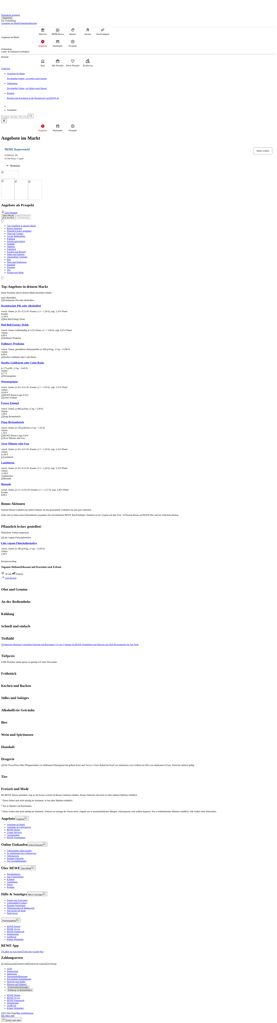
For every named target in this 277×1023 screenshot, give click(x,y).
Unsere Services (14, 832)
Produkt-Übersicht (15, 858)
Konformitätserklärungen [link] (18, 987)
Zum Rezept (10, 578)
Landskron (7, 462)
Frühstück (11, 249)
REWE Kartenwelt (15, 931)
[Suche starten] (31, 116)
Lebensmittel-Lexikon (17, 903)
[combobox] (14, 116)
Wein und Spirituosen (17, 262)
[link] (141, 76)
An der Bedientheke (16, 236)
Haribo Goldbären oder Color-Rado (22, 362)
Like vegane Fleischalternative (19, 543)
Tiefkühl (11, 244)
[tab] (8, 216)
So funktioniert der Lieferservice (21, 853)
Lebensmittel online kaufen (19, 850)
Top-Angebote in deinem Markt (21, 226)
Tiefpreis (11, 246)
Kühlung (11, 239)
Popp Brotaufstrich (12, 422)
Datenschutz (12, 971)
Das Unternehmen (15, 877)
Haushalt (11, 265)
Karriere (10, 879)
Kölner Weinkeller (15, 939)
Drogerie (11, 267)
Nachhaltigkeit (13, 874)
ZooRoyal (11, 937)
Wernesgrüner (9, 381)
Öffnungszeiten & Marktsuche (20, 908)
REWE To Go (13, 929)
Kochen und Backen (16, 252)
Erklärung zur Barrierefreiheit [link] (20, 990)
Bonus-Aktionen (14, 228)
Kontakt (10, 887)
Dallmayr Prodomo (12, 343)
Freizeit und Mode (15, 272)
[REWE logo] (5, 69)
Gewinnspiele (13, 835)
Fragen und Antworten (17, 900)
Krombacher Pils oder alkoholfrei (21, 305)
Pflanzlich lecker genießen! (19, 231)
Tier (9, 270)
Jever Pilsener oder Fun (15, 443)
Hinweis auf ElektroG (17, 984)
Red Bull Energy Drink (15, 324)
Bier (9, 259)
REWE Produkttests (16, 837)
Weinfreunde (13, 934)
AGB (9, 968)
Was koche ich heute (16, 910)
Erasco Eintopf (10, 403)
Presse (10, 884)
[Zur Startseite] (11, 5)
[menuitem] (42, 31)
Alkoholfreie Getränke (17, 257)
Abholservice (13, 856)
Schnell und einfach (16, 241)
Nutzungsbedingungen (17, 976)
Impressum (12, 974)
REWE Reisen (13, 926)
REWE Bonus (13, 830)
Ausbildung (12, 882)
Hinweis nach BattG (16, 981)
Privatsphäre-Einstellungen (19, 979)
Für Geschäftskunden (16, 861)
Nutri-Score (12, 913)
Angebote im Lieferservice (19, 827)
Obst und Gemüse (15, 233)
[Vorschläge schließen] (4, 120)
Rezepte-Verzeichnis (16, 905)
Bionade (6, 484)
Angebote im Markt (16, 824)
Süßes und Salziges (16, 254)
